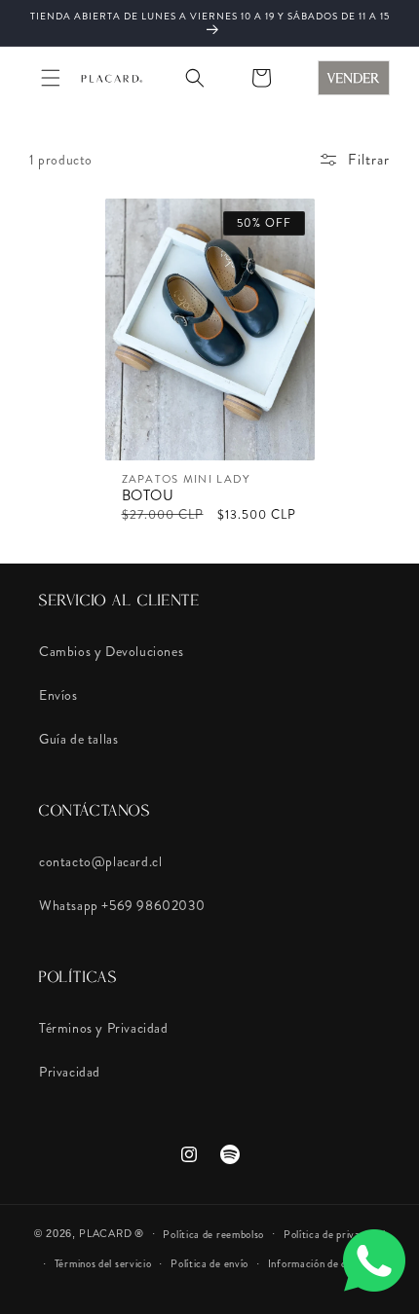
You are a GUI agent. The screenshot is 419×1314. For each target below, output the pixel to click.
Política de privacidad (334, 1234)
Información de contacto (326, 1263)
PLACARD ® (111, 1233)
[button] (50, 77)
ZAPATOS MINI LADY (186, 480)
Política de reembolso (213, 1234)
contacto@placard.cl (100, 861)
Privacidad (69, 1071)
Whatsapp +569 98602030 (122, 905)
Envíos (58, 695)
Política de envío (209, 1263)
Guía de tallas (78, 738)
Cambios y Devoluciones (111, 651)
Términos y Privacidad (104, 1028)
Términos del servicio (103, 1263)
